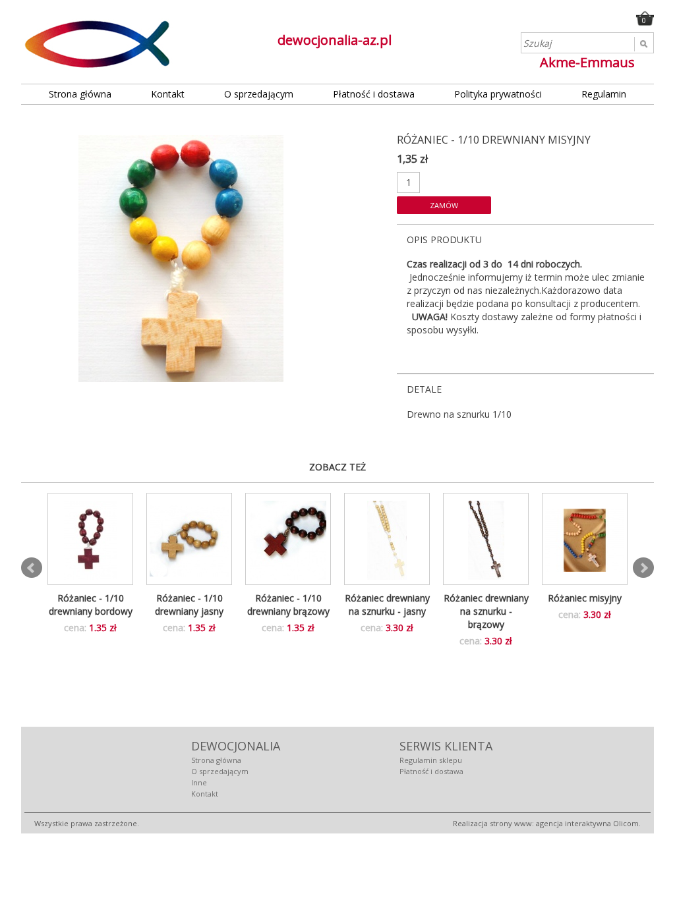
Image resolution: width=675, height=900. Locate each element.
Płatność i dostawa (374, 94)
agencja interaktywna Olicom (587, 823)
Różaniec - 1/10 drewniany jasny (189, 604)
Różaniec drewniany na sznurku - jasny (387, 604)
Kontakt (168, 94)
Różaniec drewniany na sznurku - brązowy (486, 611)
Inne (199, 782)
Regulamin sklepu (430, 760)
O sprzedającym (258, 94)
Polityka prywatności (498, 94)
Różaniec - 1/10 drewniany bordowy (90, 604)
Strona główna (80, 94)
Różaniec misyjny (585, 598)
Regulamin (603, 94)
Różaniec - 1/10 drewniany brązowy (288, 604)
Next (643, 567)
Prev (31, 567)
